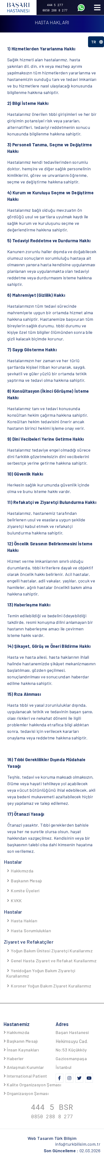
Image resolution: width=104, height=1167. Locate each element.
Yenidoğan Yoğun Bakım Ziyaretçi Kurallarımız (40, 973)
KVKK (16, 900)
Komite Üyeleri (25, 890)
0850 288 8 (52, 1116)
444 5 (52, 1107)
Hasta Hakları (23, 920)
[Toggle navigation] (97, 8)
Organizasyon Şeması (27, 1093)
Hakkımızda (21, 870)
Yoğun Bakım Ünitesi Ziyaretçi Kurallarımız (51, 950)
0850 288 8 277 (55, 10)
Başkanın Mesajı (26, 880)
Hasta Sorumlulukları (30, 930)
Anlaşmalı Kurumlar (25, 1067)
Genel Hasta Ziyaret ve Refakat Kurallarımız (53, 960)
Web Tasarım (52, 1138)
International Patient (26, 1076)
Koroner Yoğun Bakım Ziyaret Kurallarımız (50, 985)
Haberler (15, 1058)
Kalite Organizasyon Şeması (33, 1084)
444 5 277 (55, 5)
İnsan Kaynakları (22, 1049)
